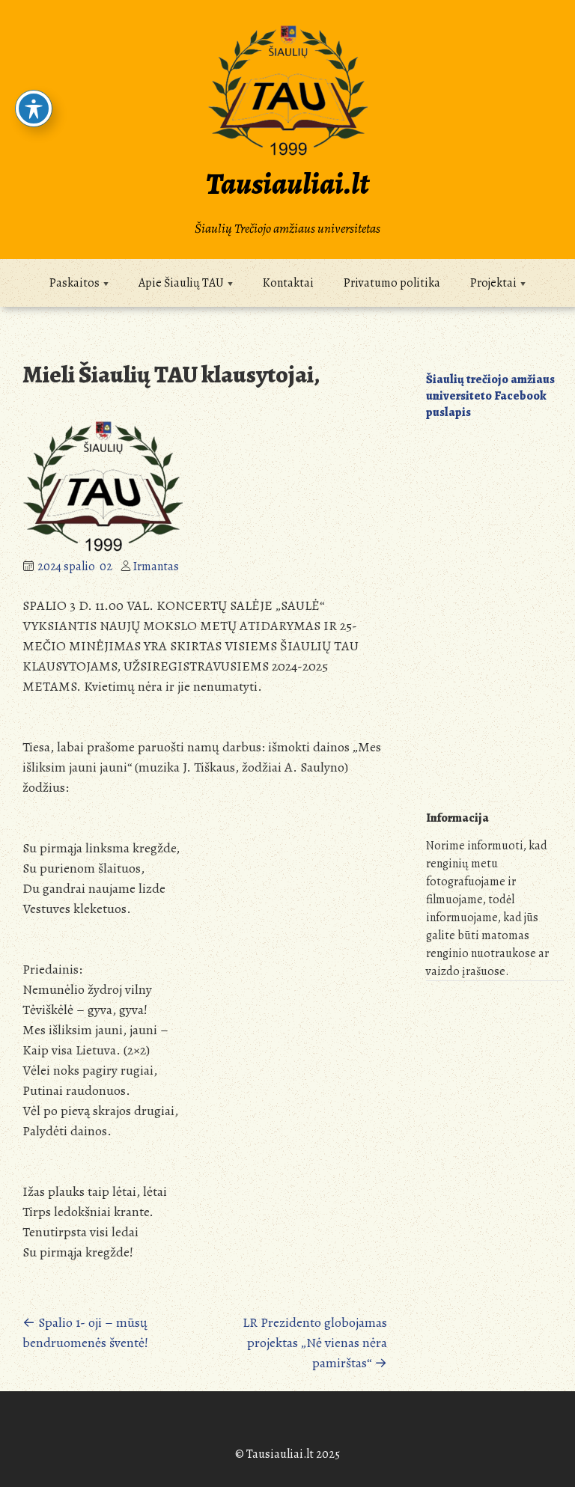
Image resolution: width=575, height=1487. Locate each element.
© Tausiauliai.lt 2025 (287, 1454)
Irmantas (156, 566)
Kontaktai (288, 283)
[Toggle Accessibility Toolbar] (34, 108)
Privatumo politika (392, 283)
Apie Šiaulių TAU (181, 283)
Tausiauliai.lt (287, 183)
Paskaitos (74, 283)
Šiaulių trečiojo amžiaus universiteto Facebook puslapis (490, 396)
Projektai (493, 283)
